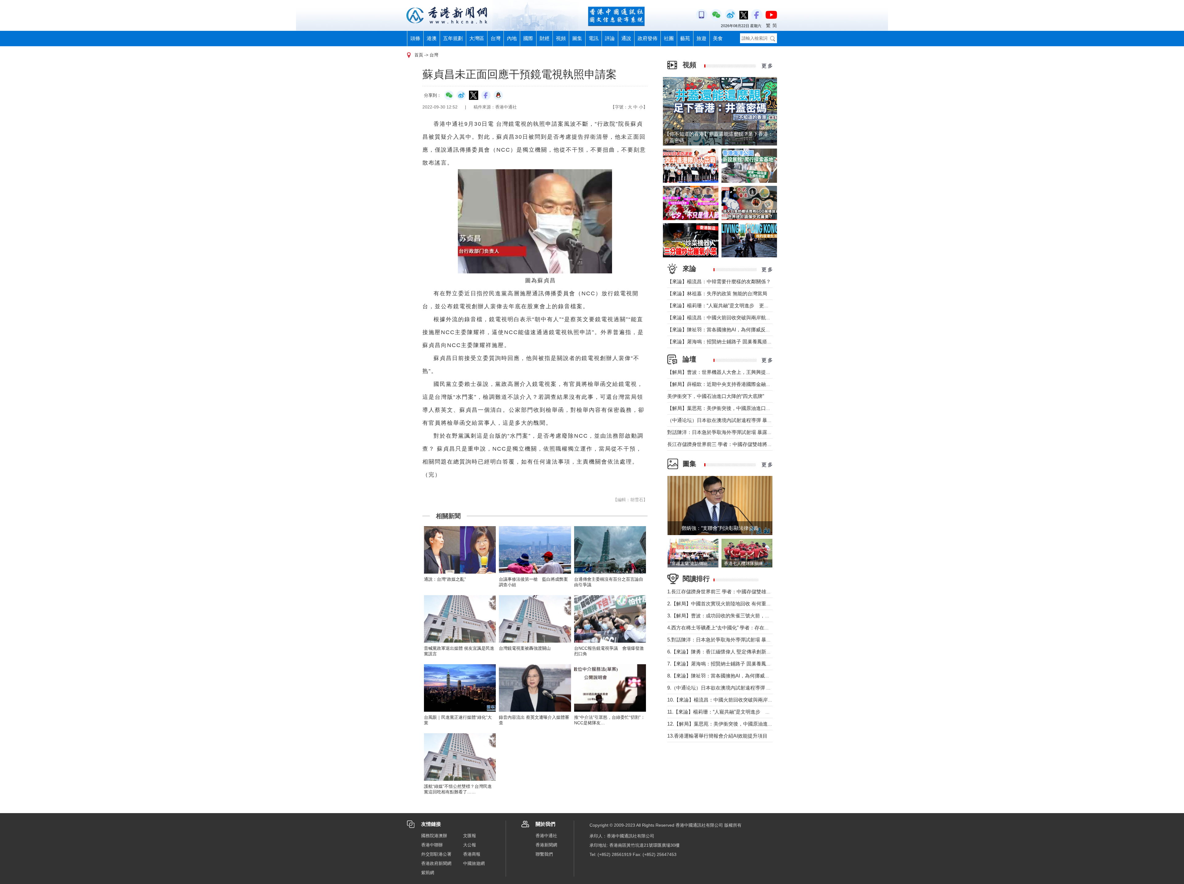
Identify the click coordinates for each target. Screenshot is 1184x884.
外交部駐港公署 (436, 854)
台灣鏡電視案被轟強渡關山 (525, 648)
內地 (512, 38)
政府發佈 (647, 38)
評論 (610, 38)
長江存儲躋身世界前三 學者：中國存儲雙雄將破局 (722, 444)
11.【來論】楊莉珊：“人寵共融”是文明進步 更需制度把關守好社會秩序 (745, 711)
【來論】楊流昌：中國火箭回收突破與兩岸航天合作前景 (729, 317)
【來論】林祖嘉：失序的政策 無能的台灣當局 (717, 293)
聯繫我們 (544, 854)
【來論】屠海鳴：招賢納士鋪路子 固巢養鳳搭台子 (722, 341)
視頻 (561, 38)
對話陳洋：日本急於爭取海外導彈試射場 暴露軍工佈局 (727, 432)
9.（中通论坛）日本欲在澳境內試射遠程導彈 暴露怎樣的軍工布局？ (741, 687)
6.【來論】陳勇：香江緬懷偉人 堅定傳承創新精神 (721, 651)
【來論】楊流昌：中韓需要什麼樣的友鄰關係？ (719, 281)
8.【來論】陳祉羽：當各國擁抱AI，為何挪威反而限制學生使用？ (738, 675)
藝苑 (685, 38)
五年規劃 (453, 38)
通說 (626, 38)
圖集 (577, 38)
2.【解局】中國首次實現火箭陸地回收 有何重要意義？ (726, 603)
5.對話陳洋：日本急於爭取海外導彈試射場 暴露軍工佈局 (729, 639)
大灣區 (476, 38)
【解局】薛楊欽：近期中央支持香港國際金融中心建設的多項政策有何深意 (748, 384)
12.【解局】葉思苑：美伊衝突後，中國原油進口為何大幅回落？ (737, 723)
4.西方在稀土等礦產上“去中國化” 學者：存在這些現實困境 (730, 627)
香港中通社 (546, 835)
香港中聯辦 (432, 844)
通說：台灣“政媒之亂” (445, 579)
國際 (528, 38)
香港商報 (471, 854)
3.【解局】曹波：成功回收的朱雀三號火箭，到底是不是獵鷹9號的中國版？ (749, 615)
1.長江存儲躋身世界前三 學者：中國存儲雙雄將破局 (724, 591)
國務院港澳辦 (434, 835)
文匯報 (469, 835)
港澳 (432, 38)
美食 (718, 38)
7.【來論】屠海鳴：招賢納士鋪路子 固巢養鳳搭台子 (724, 663)
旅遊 (701, 38)
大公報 (469, 844)
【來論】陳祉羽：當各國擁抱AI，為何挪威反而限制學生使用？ (736, 329)
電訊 (593, 38)
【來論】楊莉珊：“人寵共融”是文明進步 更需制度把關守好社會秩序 (742, 305)
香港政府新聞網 (436, 863)
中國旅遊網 (474, 863)
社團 (669, 38)
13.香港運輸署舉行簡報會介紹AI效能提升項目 (717, 736)
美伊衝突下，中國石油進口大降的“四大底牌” (715, 396)
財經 (544, 38)
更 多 (767, 65)
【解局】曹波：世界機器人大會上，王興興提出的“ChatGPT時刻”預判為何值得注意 (758, 372)
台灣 (495, 38)
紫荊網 (427, 872)
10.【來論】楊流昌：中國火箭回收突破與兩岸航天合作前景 (732, 699)
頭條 (415, 38)
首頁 (418, 54)
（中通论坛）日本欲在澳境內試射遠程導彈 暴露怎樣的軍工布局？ (739, 420)
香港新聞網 (546, 844)
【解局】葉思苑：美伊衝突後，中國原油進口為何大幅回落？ (733, 408)
